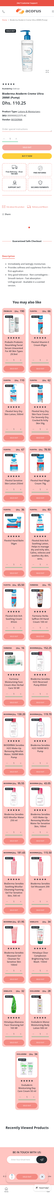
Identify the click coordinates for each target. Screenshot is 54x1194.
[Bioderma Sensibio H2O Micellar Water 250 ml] (14, 796)
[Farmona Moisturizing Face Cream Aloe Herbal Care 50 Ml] (14, 661)
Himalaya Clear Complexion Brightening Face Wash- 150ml (40, 957)
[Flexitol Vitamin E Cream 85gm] (40, 324)
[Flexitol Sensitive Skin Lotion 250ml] (14, 462)
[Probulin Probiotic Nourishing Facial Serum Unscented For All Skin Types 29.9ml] (14, 324)
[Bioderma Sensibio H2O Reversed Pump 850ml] (40, 661)
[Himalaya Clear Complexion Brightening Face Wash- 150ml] (40, 935)
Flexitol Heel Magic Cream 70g (40, 482)
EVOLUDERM (35, 991)
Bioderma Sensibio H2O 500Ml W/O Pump (40, 748)
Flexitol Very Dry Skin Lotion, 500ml (13, 413)
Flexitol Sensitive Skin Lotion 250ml (14, 482)
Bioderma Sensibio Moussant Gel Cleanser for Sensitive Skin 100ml (13, 958)
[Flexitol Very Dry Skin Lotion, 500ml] (14, 393)
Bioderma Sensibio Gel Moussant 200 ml (40, 886)
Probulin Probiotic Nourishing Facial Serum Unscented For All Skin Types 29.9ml (14, 347)
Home (4, 20)
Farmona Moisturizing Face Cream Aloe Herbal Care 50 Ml (14, 683)
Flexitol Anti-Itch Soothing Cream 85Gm (13, 618)
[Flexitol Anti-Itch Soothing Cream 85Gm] (14, 598)
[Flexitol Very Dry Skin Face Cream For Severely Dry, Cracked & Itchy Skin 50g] (40, 393)
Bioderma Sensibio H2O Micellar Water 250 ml (14, 817)
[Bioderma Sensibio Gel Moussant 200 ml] (40, 866)
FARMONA (34, 585)
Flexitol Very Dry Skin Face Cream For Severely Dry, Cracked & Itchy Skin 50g (40, 417)
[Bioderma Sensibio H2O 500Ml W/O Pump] (40, 727)
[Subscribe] (41, 1159)
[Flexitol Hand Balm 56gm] (14, 523)
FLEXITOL (33, 311)
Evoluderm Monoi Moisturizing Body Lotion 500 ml (40, 1024)
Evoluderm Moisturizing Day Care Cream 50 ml (27, 1088)
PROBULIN (8, 311)
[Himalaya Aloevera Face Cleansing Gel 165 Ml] (14, 1004)
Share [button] (8, 214)
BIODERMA (16, 119)
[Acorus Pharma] (28, 11)
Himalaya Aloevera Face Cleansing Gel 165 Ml (14, 1024)
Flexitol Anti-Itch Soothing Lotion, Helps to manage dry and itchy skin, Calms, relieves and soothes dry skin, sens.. (40, 549)
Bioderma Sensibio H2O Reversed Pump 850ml (40, 681)
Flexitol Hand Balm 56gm (14, 542)
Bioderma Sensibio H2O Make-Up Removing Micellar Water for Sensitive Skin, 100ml (40, 820)
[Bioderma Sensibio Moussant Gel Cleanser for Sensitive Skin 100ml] (14, 935)
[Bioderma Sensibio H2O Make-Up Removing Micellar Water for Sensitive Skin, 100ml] (40, 796)
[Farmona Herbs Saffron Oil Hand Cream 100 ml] (40, 598)
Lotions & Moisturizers (29, 111)
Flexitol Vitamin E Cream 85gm (40, 343)
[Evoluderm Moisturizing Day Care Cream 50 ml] (27, 1067)
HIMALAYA (34, 922)
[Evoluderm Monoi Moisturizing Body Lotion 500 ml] (40, 1004)
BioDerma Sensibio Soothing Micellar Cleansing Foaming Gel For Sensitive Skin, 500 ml (14, 889)
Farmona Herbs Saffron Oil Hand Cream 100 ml (40, 618)
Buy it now (27, 156)
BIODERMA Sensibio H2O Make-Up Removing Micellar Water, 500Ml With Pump (14, 751)
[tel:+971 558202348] (3, 11)
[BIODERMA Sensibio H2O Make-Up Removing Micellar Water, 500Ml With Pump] (14, 727)
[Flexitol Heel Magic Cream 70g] (40, 462)
